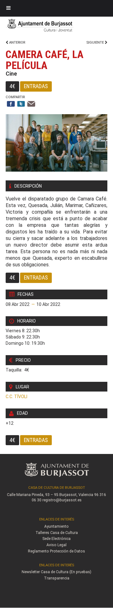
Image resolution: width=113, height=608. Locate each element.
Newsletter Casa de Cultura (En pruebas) (56, 572)
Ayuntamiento (56, 526)
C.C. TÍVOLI (16, 396)
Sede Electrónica (56, 538)
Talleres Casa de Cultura (56, 533)
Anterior (16, 42)
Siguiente (95, 42)
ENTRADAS (36, 86)
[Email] (31, 104)
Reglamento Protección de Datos (56, 551)
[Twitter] (21, 104)
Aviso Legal (56, 545)
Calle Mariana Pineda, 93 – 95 (32, 495)
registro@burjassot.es (62, 500)
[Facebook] (11, 104)
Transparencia (56, 578)
